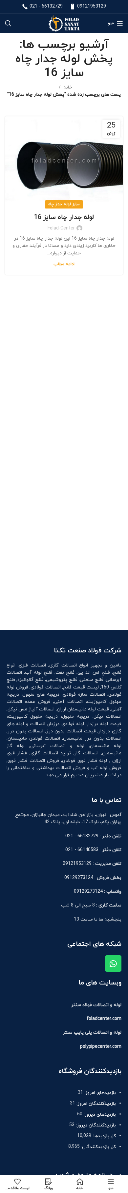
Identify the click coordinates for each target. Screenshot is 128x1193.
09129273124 (78, 878)
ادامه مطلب (64, 264)
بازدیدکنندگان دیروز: (95, 1125)
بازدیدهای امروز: (99, 1093)
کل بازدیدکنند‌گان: (98, 1147)
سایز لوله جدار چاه (64, 204)
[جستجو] (8, 23)
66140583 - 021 (81, 850)
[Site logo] (64, 23)
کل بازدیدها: (103, 1136)
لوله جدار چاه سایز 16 (64, 217)
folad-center (61, 228)
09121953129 (91, 6)
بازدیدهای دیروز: (99, 1114)
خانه (67, 87)
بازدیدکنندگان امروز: (95, 1104)
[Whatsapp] (113, 963)
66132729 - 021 (46, 6)
